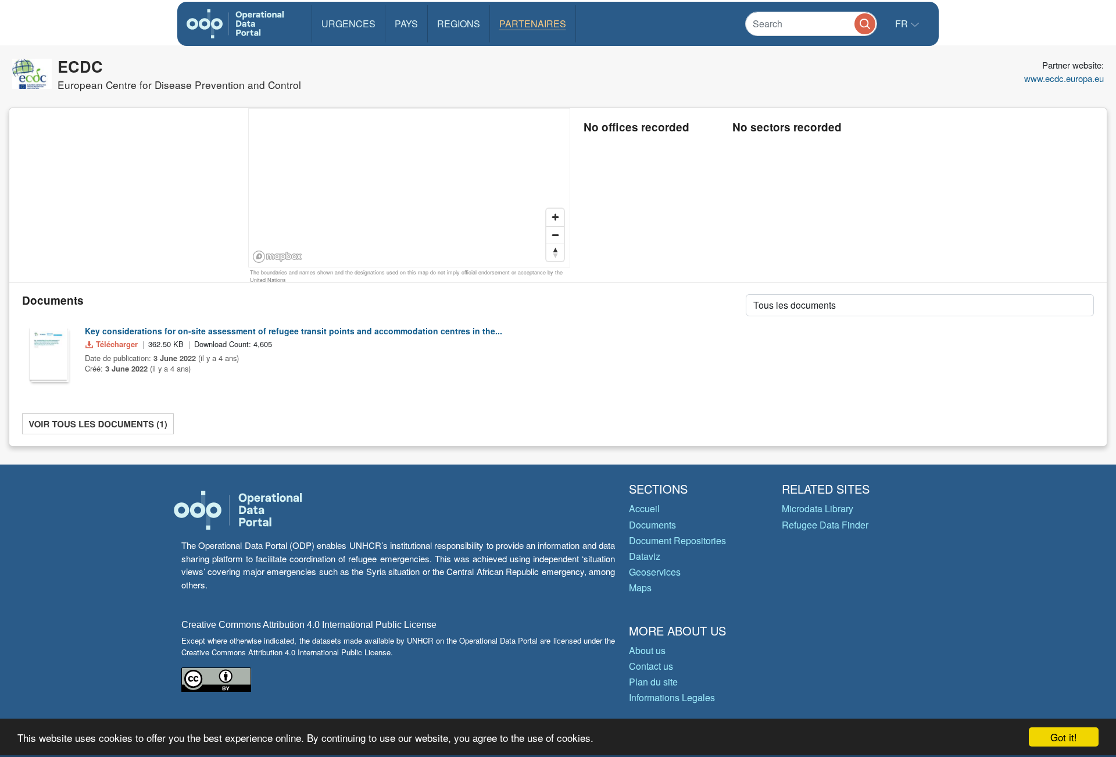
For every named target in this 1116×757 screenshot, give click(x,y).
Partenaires (532, 23)
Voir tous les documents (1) (97, 423)
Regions (458, 23)
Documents (652, 524)
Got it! (1063, 737)
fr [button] (902, 23)
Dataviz (644, 556)
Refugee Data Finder (825, 524)
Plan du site (653, 681)
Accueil (644, 508)
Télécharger (117, 343)
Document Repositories (677, 540)
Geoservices (655, 572)
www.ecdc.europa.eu (1064, 78)
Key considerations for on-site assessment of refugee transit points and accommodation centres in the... (293, 331)
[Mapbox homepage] (277, 257)
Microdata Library (817, 508)
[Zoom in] (555, 217)
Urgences (348, 23)
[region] (410, 188)
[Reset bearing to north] (555, 252)
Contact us (651, 666)
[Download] (48, 353)
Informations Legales (672, 697)
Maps (640, 587)
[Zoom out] (555, 235)
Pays (406, 23)
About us (647, 650)
